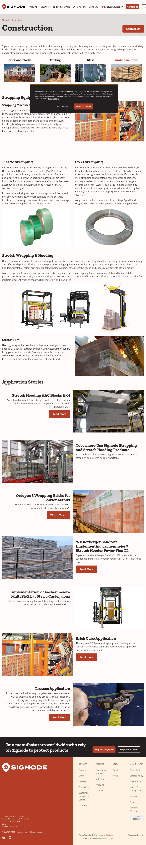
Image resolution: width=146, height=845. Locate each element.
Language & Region (113, 7)
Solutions (100, 790)
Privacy (133, 802)
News (115, 775)
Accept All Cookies (83, 106)
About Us (83, 770)
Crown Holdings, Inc (107, 835)
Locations (83, 805)
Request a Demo (129, 749)
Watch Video (58, 515)
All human (140, 835)
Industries (45, 7)
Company (93, 7)
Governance (135, 781)
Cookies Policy (136, 775)
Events (116, 770)
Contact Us (135, 29)
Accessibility (135, 770)
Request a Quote (104, 749)
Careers (82, 781)
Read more (59, 414)
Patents (133, 796)
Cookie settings (137, 817)
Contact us (132, 6)
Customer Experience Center (84, 796)
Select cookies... (62, 106)
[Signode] (13, 6)
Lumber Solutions (126, 60)
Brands (82, 775)
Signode (6, 20)
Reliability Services (61, 7)
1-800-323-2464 (8, 832)
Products (33, 7)
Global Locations (36, 832)
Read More (86, 569)
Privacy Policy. (53, 99)
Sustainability (79, 7)
